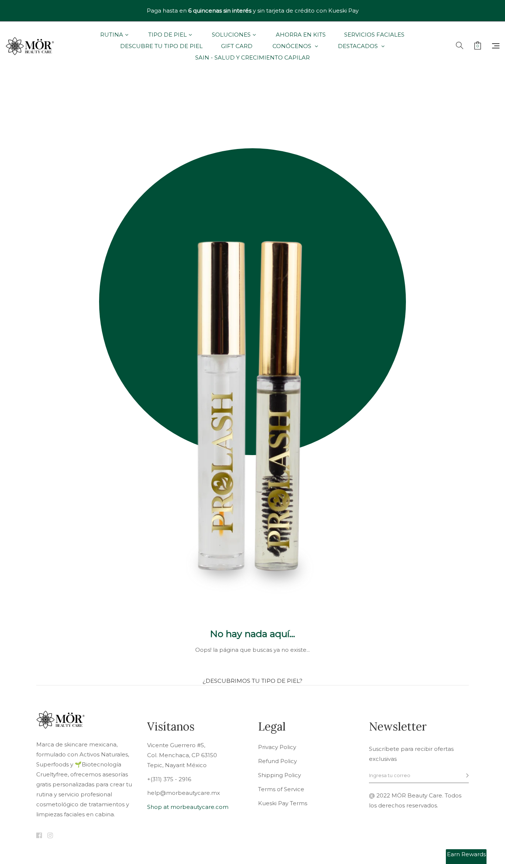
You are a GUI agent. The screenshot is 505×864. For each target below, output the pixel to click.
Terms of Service (281, 789)
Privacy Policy (277, 747)
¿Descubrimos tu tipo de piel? (252, 680)
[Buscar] (459, 46)
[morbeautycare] (30, 46)
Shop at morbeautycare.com (187, 806)
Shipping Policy (279, 775)
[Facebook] (39, 835)
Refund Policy (277, 761)
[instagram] (50, 835)
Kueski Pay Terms (282, 803)
